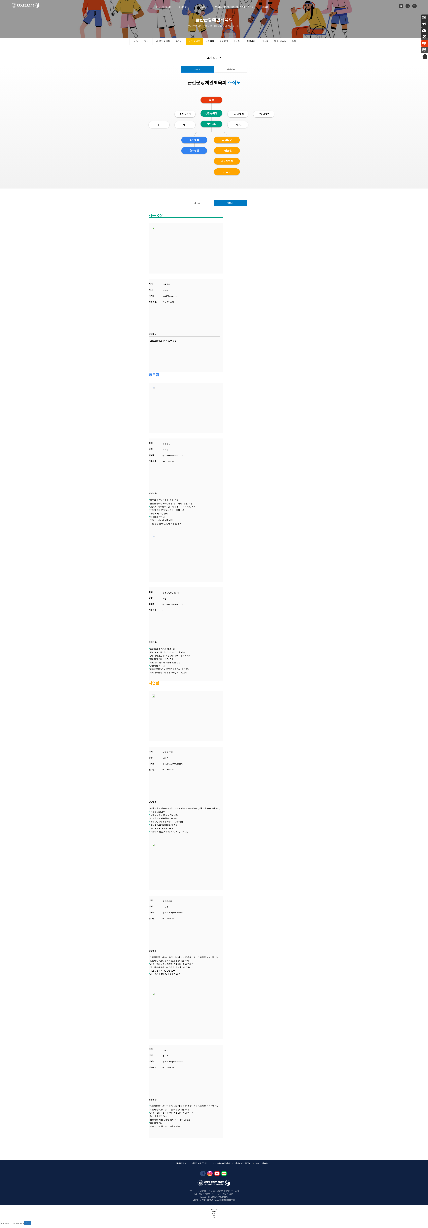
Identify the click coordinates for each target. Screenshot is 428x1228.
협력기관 (251, 41)
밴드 (224, 1173)
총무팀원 (194, 150)
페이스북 (203, 1173)
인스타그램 (210, 1173)
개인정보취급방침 (199, 1163)
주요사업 (179, 41)
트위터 (214, 1211)
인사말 (135, 41)
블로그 (214, 1213)
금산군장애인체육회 (25, 5)
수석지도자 (227, 161)
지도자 (226, 171)
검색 (401, 6)
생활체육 (203, 7)
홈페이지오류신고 (243, 1163)
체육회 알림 (183, 7)
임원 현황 (210, 41)
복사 (27, 1223)
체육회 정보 (181, 1163)
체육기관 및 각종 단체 (244, 7)
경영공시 (237, 41)
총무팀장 (194, 140)
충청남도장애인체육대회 (224, 7)
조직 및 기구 (194, 41)
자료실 (265, 7)
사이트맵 (414, 6)
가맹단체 (264, 41)
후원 (294, 41)
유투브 (217, 1173)
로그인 (407, 6)
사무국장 (211, 123)
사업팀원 (227, 150)
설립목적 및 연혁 (162, 41)
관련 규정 (223, 41)
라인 (214, 1217)
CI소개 (147, 41)
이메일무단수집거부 (221, 1163)
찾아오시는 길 (280, 41)
